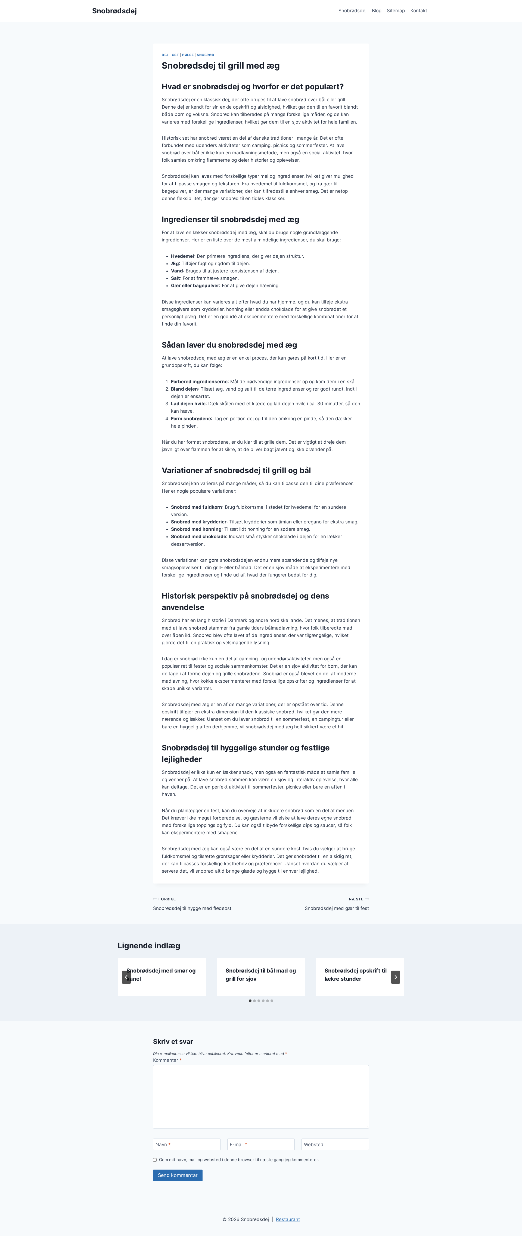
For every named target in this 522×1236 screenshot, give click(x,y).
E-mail (238, 1144)
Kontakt (419, 10)
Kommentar (167, 1060)
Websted (314, 1144)
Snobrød (205, 55)
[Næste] (395, 977)
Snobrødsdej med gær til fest (337, 904)
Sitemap (396, 10)
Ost (175, 55)
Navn (163, 1144)
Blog (376, 10)
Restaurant (288, 1219)
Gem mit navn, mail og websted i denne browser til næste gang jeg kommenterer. (239, 1159)
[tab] (250, 1000)
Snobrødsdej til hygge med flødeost (192, 904)
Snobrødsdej (352, 10)
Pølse (188, 55)
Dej (165, 55)
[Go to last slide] (126, 977)
